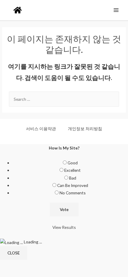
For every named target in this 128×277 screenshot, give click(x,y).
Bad (72, 177)
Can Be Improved (72, 185)
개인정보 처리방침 (85, 128)
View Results (64, 227)
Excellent (72, 170)
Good (73, 162)
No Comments (73, 192)
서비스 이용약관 (41, 128)
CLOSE (13, 252)
